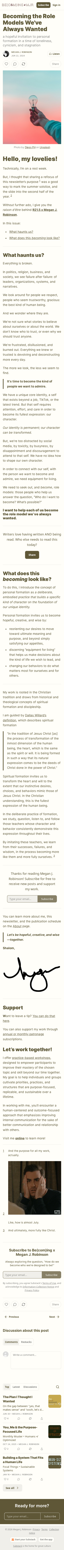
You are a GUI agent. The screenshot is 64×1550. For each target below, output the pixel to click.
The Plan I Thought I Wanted (17, 1399)
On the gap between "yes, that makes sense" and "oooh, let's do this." (23, 1407)
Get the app (46, 1539)
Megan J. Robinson (21, 52)
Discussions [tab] (30, 1387)
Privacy (36, 1529)
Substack (17, 1545)
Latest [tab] (16, 1387)
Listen (56, 54)
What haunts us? (21, 232)
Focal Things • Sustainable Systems (19, 1468)
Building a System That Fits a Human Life (23, 1460)
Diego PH (30, 147)
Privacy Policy (32, 1290)
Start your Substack (25, 1539)
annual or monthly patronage (23, 1034)
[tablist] (18, 1342)
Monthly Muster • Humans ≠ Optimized (20, 1438)
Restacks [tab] (26, 1342)
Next (52, 1316)
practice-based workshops (31, 1058)
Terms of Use (49, 1283)
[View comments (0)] (14, 64)
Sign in (56, 5)
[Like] (6, 64)
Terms (44, 1529)
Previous (14, 1316)
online (20, 1138)
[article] (32, 1408)
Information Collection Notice (38, 1286)
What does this (20, 238)
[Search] (57, 1386)
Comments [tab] (11, 1342)
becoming (39, 238)
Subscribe (43, 5)
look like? (53, 238)
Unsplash (45, 147)
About (17, 926)
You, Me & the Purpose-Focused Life (20, 1429)
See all (10, 1488)
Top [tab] (7, 1387)
